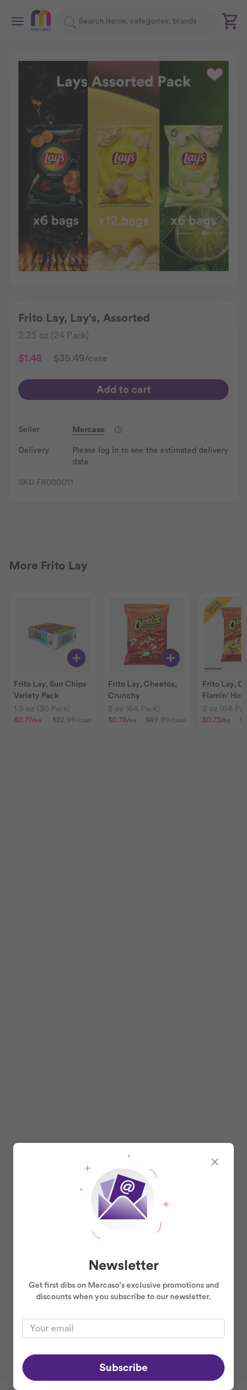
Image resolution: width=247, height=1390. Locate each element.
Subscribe (123, 1367)
